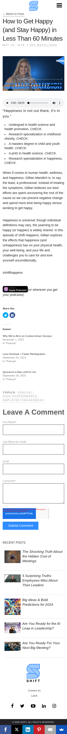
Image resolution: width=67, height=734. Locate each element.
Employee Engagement (24, 400)
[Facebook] (5, 729)
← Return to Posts (13, 13)
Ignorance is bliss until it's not (19, 372)
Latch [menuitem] (34, 696)
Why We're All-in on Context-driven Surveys (27, 336)
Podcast (25, 392)
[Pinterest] (39, 729)
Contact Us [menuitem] (34, 690)
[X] (17, 729)
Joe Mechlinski (43, 45)
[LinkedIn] (28, 729)
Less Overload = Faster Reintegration (24, 354)
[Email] (50, 729)
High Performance (20, 396)
